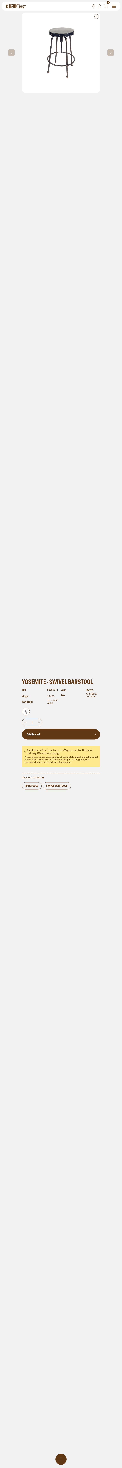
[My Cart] (105, 6)
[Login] (99, 6)
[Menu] (114, 6)
